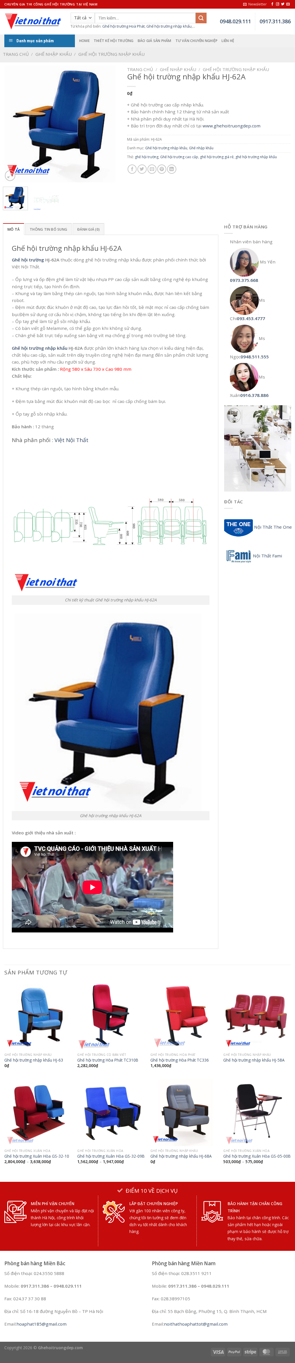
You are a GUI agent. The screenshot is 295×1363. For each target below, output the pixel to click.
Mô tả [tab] (13, 229)
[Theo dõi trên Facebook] (272, 4)
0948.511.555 (255, 357)
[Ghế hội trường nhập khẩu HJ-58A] (257, 1016)
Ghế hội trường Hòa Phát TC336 (179, 1060)
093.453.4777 (251, 318)
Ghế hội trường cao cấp (179, 156)
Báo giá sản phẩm (154, 40)
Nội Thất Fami (267, 556)
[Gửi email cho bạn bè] (152, 169)
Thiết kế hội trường (114, 40)
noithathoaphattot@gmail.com (196, 1324)
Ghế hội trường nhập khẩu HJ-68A (181, 1156)
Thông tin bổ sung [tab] (48, 229)
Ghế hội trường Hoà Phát (123, 26)
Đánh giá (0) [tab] (88, 229)
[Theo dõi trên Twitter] (282, 4)
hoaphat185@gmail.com (41, 1324)
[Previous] (12, 123)
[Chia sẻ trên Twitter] (141, 169)
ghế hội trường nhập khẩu (256, 156)
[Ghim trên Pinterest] (161, 169)
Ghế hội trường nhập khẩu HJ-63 (33, 1060)
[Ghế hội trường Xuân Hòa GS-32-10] (38, 1112)
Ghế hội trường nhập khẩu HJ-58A (254, 1060)
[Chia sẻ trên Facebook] (132, 169)
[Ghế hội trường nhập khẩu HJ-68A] (184, 1112)
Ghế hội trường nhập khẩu (169, 26)
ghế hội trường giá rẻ (217, 156)
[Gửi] (201, 18)
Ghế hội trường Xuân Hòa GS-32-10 (36, 1156)
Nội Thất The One (272, 527)
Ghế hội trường (28, 260)
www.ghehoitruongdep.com (231, 126)
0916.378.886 (254, 395)
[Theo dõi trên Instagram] (277, 4)
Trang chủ (16, 54)
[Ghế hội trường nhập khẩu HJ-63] (38, 1016)
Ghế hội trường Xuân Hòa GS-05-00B (257, 1156)
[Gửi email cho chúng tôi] (288, 4)
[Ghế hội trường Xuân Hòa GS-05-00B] (257, 1112)
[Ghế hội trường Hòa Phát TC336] (184, 1016)
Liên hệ (228, 40)
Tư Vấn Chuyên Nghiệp (196, 40)
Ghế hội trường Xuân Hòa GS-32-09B (111, 1156)
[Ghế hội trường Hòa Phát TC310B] (111, 1016)
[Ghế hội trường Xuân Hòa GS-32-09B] (111, 1112)
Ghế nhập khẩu (53, 54)
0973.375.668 (244, 280)
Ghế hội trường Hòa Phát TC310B (107, 1060)
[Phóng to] (10, 175)
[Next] (110, 123)
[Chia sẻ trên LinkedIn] (171, 169)
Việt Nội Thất (71, 440)
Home (84, 40)
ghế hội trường (146, 156)
